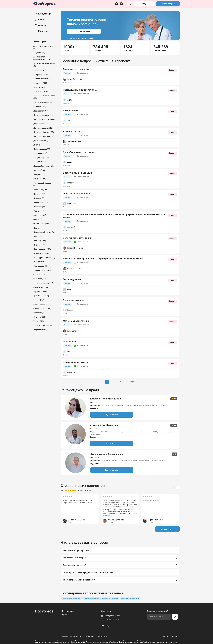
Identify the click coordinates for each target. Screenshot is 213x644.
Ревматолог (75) (40, 262)
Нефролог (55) (39, 207)
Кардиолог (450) (40, 153)
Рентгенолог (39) (40, 266)
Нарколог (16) (39, 194)
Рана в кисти (70, 341)
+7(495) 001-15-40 (111, 620)
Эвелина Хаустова (74, 269)
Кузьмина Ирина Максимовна (105, 398)
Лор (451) (37, 175)
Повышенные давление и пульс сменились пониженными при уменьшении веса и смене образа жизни (114, 216)
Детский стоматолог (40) (43, 136)
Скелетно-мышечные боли (77, 173)
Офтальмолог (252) (41, 224)
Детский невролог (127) (43, 128)
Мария (69, 100)
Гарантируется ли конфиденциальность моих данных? (89, 572)
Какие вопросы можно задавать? (79, 580)
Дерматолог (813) (40, 111)
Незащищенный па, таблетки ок (80, 90)
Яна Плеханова (73, 204)
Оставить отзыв (167, 529)
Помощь (42, 25)
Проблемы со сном (73, 300)
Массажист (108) (40, 190)
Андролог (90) (39, 53)
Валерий (70, 183)
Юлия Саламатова (74, 331)
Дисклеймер (102, 636)
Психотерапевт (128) (42, 249)
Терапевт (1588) (40, 292)
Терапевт (67, 73)
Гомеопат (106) (39, 107)
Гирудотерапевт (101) (42, 102)
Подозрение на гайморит (76, 362)
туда (132, 382)
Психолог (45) (39, 245)
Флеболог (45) (39, 313)
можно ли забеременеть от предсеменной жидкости (101, 598)
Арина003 (71, 372)
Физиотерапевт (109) (42, 308)
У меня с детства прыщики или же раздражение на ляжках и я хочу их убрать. (104, 258)
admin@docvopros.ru (112, 616)
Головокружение (72, 279)
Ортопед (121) (39, 219)
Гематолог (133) (40, 83)
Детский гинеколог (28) (43, 115)
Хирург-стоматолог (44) (43, 325)
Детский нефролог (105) (43, 132)
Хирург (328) (38, 321)
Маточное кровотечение (76, 321)
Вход (144, 4)
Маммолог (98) (39, 179)
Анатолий (71, 227)
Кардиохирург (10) (41, 158)
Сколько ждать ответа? (74, 565)
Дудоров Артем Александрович (107, 454)
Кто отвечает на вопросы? (75, 558)
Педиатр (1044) (39, 228)
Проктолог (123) (40, 236)
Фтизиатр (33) (39, 317)
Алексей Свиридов (75, 79)
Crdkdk (69, 121)
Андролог (94, 464)
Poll (68, 352)
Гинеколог (94, 408)
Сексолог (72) (39, 274)
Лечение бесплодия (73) (43, 166)
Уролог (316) (38, 300)
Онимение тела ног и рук (76, 69)
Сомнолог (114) (39, 279)
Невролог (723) (39, 198)
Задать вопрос (168, 4)
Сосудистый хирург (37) (43, 283)
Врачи (41, 19)
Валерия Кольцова (75, 248)
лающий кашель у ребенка (130, 598)
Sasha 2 (70, 310)
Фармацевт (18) (40, 304)
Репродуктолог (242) (42, 270)
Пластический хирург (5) (43, 232)
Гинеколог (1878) (40, 91)
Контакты (43, 31)
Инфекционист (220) (41, 149)
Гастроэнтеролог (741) (42, 79)
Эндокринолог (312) (41, 330)
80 (126, 382)
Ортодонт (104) (39, 215)
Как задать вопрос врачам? (76, 550)
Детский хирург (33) (41, 141)
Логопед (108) (39, 170)
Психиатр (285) (39, 241)
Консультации (45, 14)
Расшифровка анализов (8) (44, 258)
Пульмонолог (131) (41, 253)
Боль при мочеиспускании (77, 238)
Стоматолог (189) (40, 287)
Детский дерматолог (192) (44, 119)
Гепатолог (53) (39, 87)
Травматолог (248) (41, 296)
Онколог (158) (39, 211)
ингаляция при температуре (71, 598)
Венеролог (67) (39, 70)
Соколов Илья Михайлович (104, 425)
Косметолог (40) (40, 162)
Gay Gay (70, 289)
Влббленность (70, 110)
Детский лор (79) (40, 124)
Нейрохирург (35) (40, 202)
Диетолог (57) (39, 145)
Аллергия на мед (72, 131)
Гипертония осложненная (76, 193)
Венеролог (94, 437)
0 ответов (172, 70)
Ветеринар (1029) (40, 75)
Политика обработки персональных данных (78, 636)
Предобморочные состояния (78, 152)
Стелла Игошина (74, 141)
